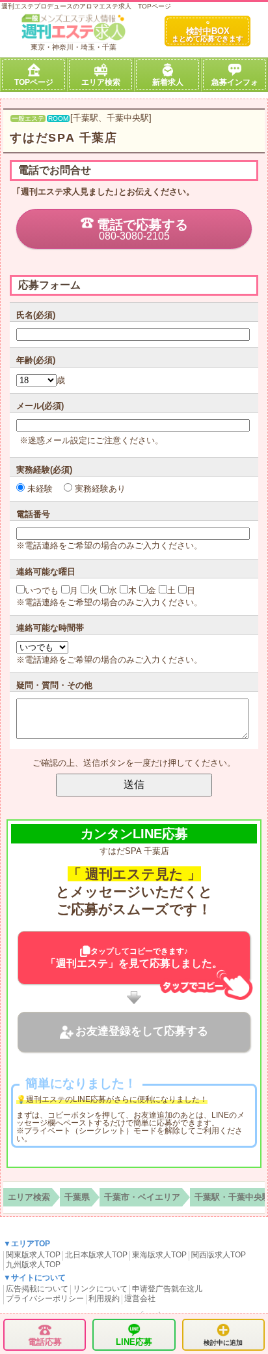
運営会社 (139, 1298)
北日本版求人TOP (96, 1254)
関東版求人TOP (33, 1254)
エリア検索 (100, 82)
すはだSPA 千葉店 (64, 137)
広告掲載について (37, 1288)
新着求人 (167, 82)
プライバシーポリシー (45, 1298)
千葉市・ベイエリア (142, 1197)
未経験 (39, 489)
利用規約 (104, 1298)
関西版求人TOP (218, 1254)
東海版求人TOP (159, 1254)
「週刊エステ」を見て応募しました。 (134, 958)
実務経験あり (99, 489)
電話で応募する (142, 229)
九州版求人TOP (33, 1264)
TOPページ (33, 82)
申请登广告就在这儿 (167, 1288)
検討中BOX (207, 34)
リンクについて (100, 1288)
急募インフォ (234, 82)
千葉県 (77, 1197)
